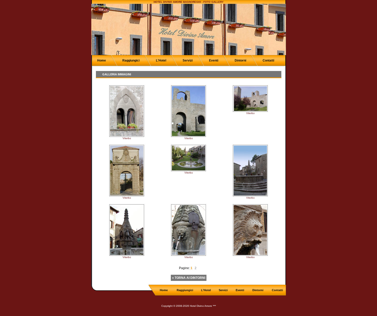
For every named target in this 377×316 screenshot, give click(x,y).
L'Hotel (161, 60)
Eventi (213, 60)
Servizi (188, 60)
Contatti (268, 60)
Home (101, 60)
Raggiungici (131, 60)
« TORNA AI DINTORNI (188, 278)
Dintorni (240, 60)
